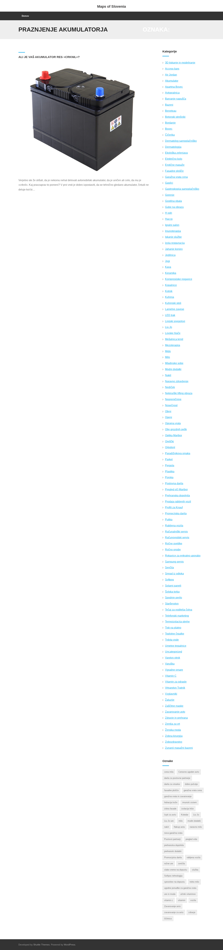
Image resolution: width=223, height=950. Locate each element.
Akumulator (171, 80)
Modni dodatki (173, 369)
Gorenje (169, 195)
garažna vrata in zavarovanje (177, 796)
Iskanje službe (173, 237)
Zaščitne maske (174, 705)
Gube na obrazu (174, 207)
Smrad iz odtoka (174, 573)
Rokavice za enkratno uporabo (182, 555)
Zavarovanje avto (175, 711)
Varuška (170, 663)
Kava (168, 267)
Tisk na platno (173, 627)
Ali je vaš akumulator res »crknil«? (49, 57)
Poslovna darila (174, 483)
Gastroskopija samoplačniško (182, 189)
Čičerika (170, 134)
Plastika (169, 471)
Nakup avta (179, 827)
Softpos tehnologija (173, 876)
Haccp (169, 219)
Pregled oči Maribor (176, 489)
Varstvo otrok (172, 657)
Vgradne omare (174, 669)
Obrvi (168, 411)
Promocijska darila (176, 513)
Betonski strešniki (175, 116)
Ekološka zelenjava (176, 152)
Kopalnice (171, 285)
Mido (168, 351)
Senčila (169, 567)
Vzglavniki (171, 693)
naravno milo (196, 827)
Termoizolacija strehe (177, 621)
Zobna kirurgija (174, 736)
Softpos (169, 579)
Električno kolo (173, 158)
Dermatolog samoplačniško (181, 140)
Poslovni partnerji (172, 839)
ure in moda (169, 894)
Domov (25, 16)
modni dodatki (194, 821)
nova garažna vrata (173, 833)
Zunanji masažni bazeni (179, 747)
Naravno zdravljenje (176, 381)
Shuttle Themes (41, 944)
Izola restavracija (175, 243)
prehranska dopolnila (174, 845)
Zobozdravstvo (173, 741)
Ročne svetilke (173, 543)
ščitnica (168, 918)
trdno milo (194, 882)
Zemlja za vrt (172, 723)
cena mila (168, 772)
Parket (169, 459)
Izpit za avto (170, 814)
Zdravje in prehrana (176, 717)
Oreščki (169, 441)
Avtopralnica (172, 92)
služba (195, 869)
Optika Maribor (173, 435)
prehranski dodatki (173, 851)
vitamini (181, 900)
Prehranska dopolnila (177, 495)
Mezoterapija (172, 345)
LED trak (170, 315)
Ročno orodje (173, 549)
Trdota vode (172, 639)
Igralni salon (172, 225)
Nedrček (170, 387)
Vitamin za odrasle (176, 681)
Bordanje (170, 122)
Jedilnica (170, 255)
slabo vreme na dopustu (175, 869)
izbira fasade (170, 808)
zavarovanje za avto (173, 912)
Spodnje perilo (173, 597)
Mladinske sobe (174, 363)
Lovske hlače (172, 333)
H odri (168, 213)
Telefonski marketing (177, 615)
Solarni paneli (173, 585)
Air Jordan (171, 74)
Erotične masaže (174, 165)
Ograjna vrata (173, 423)
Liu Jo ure (169, 821)
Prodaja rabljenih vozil (178, 501)
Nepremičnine (173, 399)
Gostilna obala (173, 201)
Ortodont (170, 447)
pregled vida (191, 839)
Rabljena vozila (174, 525)
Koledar (184, 814)
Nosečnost (171, 405)
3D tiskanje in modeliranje (180, 62)
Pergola (169, 465)
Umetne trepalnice (175, 645)
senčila (181, 863)
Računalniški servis (176, 531)
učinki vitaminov (188, 894)
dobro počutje (191, 784)
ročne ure (168, 863)
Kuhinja (169, 297)
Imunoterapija (173, 231)
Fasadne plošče (174, 171)
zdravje (191, 912)
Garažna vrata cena (176, 177)
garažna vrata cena (193, 790)
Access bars (172, 68)
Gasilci (169, 182)
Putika (168, 519)
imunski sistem (189, 802)
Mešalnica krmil (174, 339)
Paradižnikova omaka (177, 453)
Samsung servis (174, 561)
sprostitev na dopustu (174, 882)
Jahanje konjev (174, 249)
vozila (193, 900)
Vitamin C (170, 675)
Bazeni (169, 104)
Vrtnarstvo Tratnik (175, 687)
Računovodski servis (177, 537)
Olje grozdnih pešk (176, 429)
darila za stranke (172, 784)
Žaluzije (169, 699)
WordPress (69, 944)
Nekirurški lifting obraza (178, 393)
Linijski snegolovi (175, 321)
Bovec (168, 128)
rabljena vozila (193, 857)
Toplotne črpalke (174, 633)
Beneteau (170, 110)
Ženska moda (173, 730)
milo (181, 821)
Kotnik (168, 291)
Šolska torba (172, 591)
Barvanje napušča (175, 98)
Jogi (167, 261)
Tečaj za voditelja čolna (178, 609)
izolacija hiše (187, 808)
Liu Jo (168, 327)
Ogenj (168, 417)
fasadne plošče (171, 790)
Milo (167, 357)
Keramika (170, 273)
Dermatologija (173, 147)
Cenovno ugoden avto (188, 772)
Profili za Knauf (174, 507)
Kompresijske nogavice (178, 279)
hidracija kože (170, 802)
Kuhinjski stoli (173, 303)
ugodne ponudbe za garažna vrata (180, 888)
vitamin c (168, 900)
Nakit (168, 375)
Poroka (169, 477)
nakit (166, 827)
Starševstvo (172, 603)
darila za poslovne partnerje (177, 778)
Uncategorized (173, 651)
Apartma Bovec (174, 86)
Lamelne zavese (174, 309)
